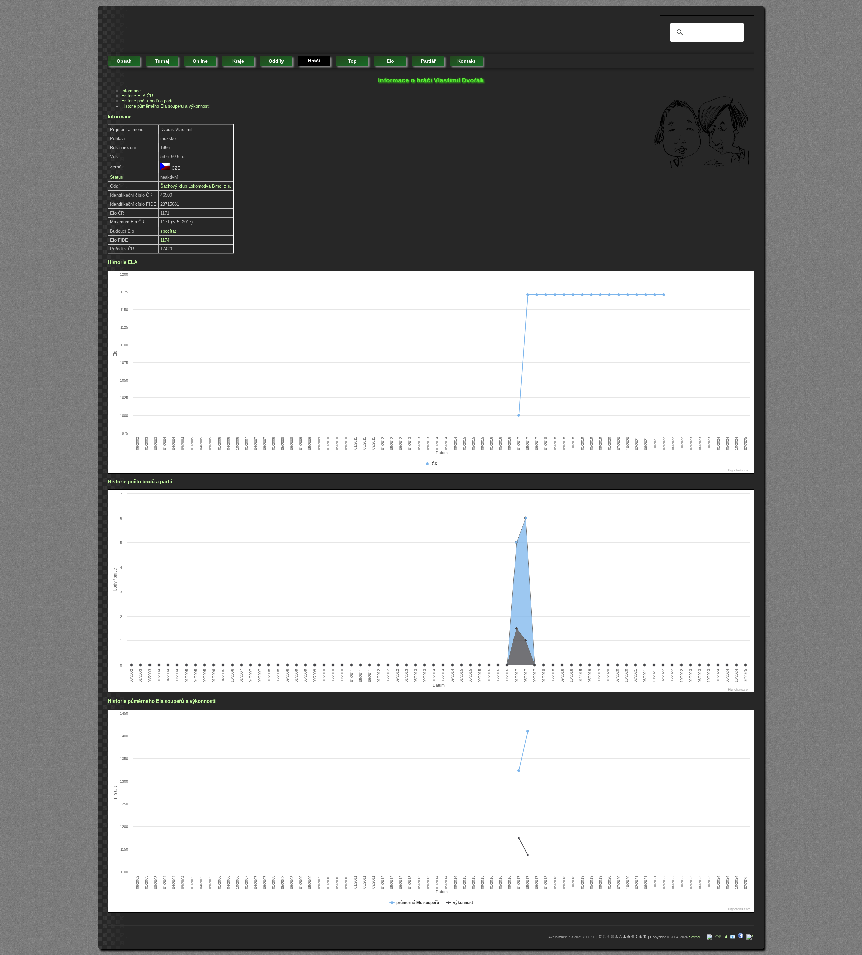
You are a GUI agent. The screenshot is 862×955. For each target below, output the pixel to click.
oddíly (276, 61)
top (352, 61)
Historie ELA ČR (137, 95)
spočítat (168, 231)
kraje (238, 61)
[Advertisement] (230, 30)
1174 (164, 240)
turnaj (162, 61)
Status (116, 177)
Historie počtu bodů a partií (147, 100)
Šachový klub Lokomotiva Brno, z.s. (195, 186)
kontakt (466, 61)
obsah (124, 61)
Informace (131, 90)
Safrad (694, 937)
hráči (314, 60)
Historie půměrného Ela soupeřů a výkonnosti (165, 106)
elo (390, 61)
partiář (428, 61)
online (200, 61)
